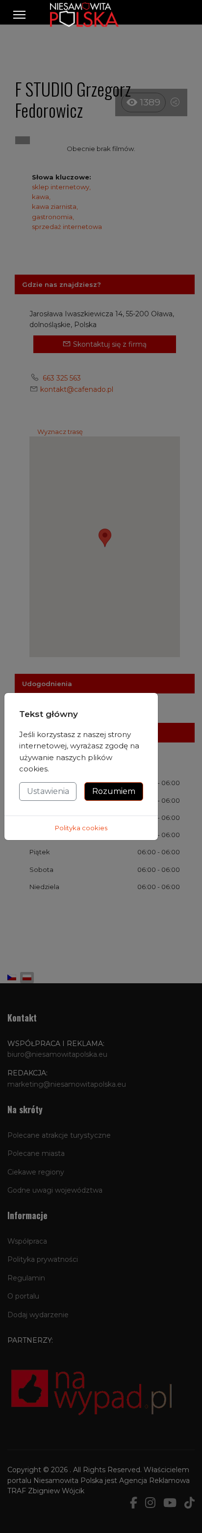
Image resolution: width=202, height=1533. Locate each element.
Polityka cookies (81, 828)
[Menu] (19, 14)
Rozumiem (113, 791)
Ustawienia (48, 791)
